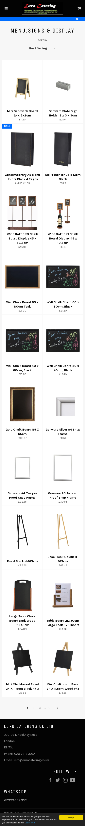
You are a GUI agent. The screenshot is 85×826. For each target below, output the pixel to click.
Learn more (30, 822)
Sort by (42, 40)
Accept (71, 817)
